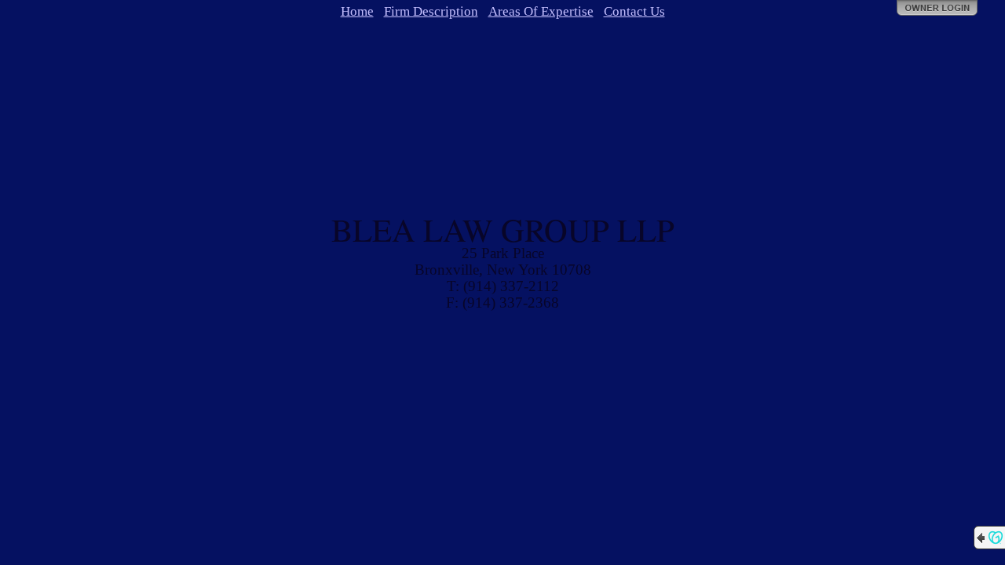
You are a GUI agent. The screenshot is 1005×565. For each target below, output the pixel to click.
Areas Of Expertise (541, 11)
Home (357, 11)
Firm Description (431, 11)
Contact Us (634, 11)
